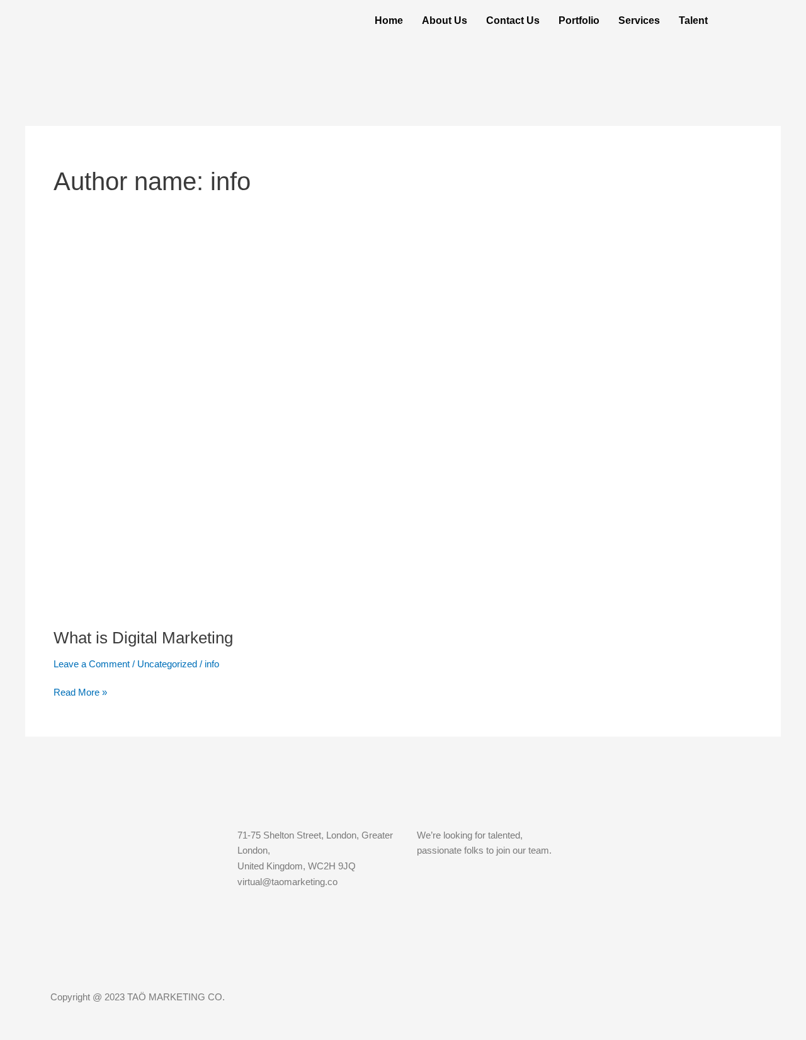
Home (389, 20)
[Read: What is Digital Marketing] (376, 443)
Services (639, 20)
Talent (693, 20)
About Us (444, 20)
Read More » (80, 691)
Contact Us (513, 20)
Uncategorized (167, 663)
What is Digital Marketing (143, 637)
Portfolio (579, 20)
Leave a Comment (92, 663)
